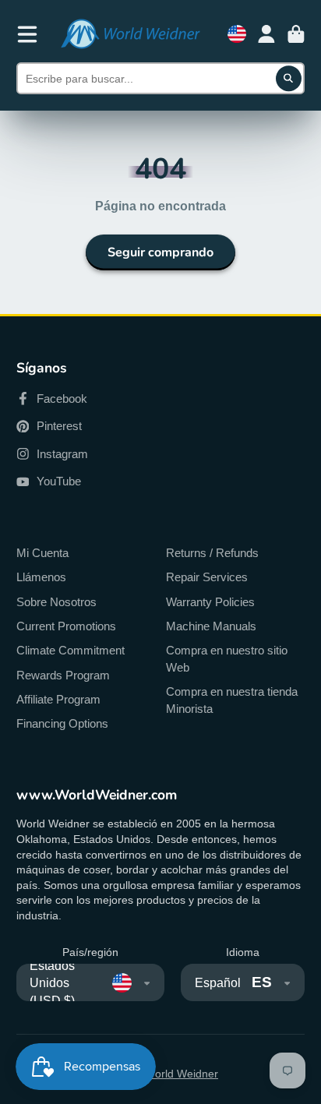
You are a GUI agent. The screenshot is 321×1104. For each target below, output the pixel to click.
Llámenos (41, 577)
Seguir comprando (160, 252)
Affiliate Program (58, 699)
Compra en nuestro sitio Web (226, 659)
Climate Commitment (70, 650)
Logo (130, 33)
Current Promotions (66, 626)
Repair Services (207, 577)
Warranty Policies (210, 601)
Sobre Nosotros (56, 601)
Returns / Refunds (212, 552)
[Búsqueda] (289, 78)
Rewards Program (63, 675)
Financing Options (62, 723)
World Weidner (181, 1073)
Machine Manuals (211, 626)
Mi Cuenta (42, 552)
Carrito (296, 34)
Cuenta (266, 34)
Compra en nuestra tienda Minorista (232, 700)
